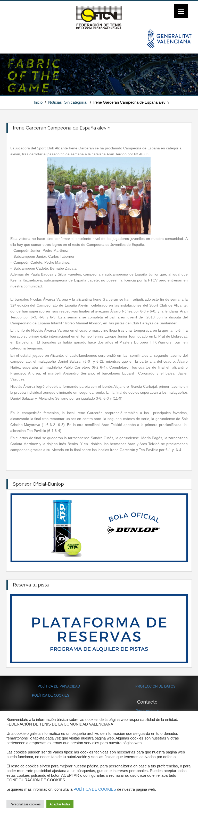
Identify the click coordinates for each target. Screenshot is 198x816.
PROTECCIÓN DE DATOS (155, 686)
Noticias (55, 102)
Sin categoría (75, 102)
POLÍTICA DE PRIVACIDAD (59, 686)
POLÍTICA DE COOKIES (50, 695)
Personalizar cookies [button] (25, 804)
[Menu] (181, 11)
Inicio (38, 102)
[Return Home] (98, 17)
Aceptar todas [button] (60, 804)
